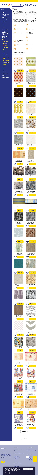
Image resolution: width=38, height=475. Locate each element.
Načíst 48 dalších (25, 431)
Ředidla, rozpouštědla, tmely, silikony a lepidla (5, 33)
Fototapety (4, 64)
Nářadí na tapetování (4, 51)
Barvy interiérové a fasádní (5, 15)
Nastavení (7, 472)
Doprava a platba (8, 1)
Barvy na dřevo (5, 19)
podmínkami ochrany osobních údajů (31, 460)
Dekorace (4, 66)
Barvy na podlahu (4, 24)
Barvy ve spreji (5, 29)
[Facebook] (2, 462)
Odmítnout (25, 469)
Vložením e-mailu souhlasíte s (31, 459)
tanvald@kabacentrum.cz (18, 463)
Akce (3, 12)
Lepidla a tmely (5, 49)
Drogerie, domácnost (4, 70)
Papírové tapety (5, 53)
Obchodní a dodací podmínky (31, 450)
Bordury (4, 55)
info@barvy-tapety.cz (7, 455)
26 (27, 434)
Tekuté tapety (5, 43)
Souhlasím (31, 469)
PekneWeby (35, 473)
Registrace (34, 1)
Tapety (3, 39)
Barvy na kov (4, 21)
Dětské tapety (5, 45)
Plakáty (4, 68)
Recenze (3, 1)
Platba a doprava (29, 449)
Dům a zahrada (5, 73)
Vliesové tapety (5, 41)
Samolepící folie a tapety (6, 58)
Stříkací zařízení (5, 17)
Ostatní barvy (5, 27)
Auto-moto (4, 75)
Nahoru (25, 438)
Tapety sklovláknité (6, 60)
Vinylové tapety (5, 47)
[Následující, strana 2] (25, 435)
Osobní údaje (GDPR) (29, 451)
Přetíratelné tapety (6, 62)
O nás (14, 1)
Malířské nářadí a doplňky (5, 37)
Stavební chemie (5, 77)
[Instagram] (4, 462)
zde (16, 470)
